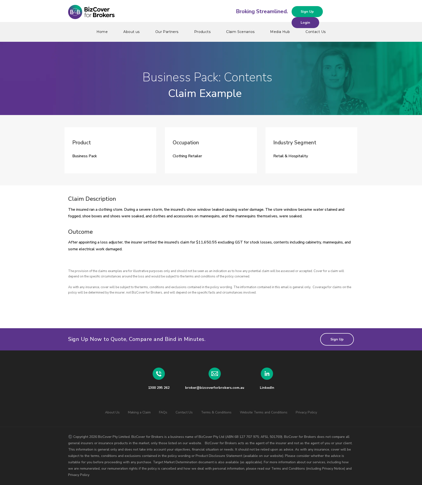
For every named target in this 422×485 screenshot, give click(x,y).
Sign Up (307, 11)
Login (305, 22)
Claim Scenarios (240, 32)
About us (131, 32)
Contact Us (316, 32)
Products (202, 32)
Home (102, 32)
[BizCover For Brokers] (211, 12)
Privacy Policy (306, 412)
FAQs (163, 412)
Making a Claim (139, 412)
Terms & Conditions (216, 412)
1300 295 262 (158, 387)
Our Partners (167, 32)
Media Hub (280, 32)
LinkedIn (267, 387)
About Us (112, 412)
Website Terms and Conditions (263, 412)
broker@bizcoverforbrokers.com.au (214, 387)
